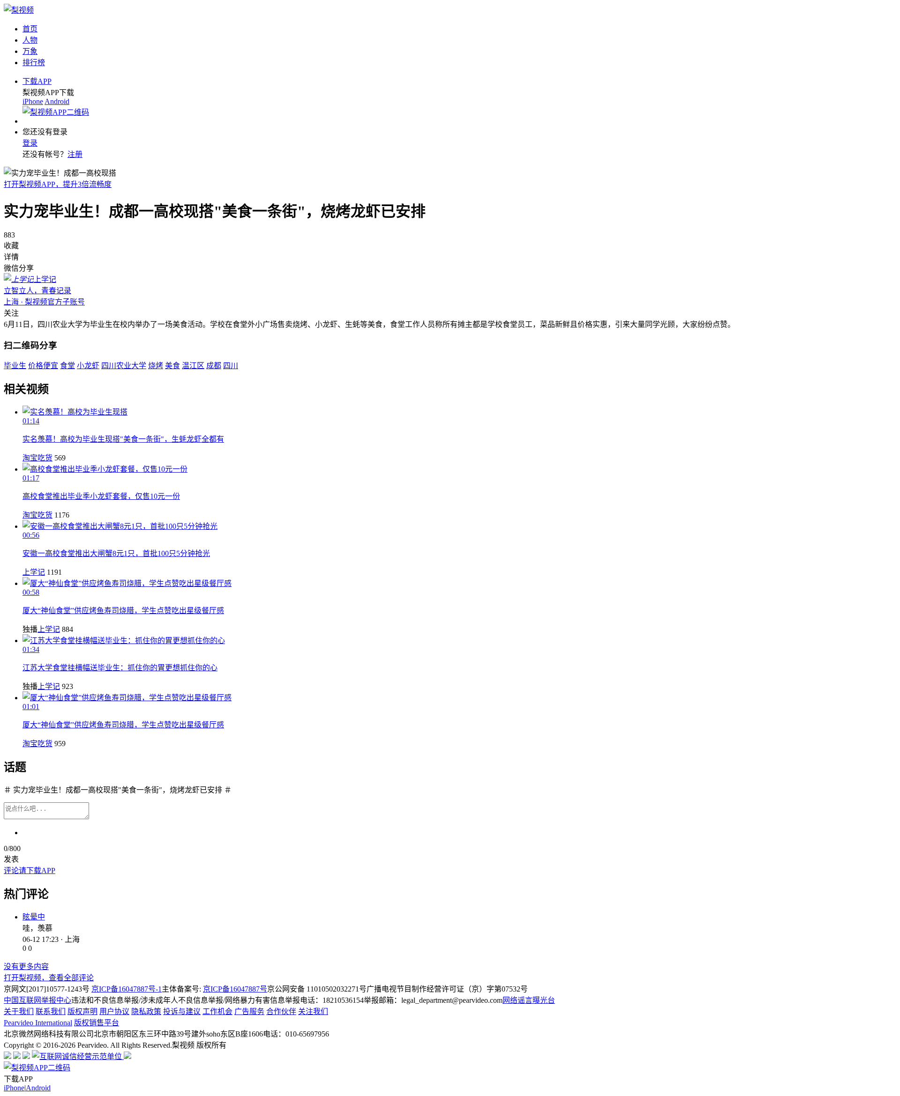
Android (57, 101)
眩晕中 (33, 917)
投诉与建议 (182, 1011)
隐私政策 (146, 1011)
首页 (30, 29)
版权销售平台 (96, 1023)
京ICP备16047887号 (235, 989)
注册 (75, 154)
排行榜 (33, 63)
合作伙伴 (281, 1011)
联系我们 (51, 1011)
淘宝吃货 (37, 458)
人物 (30, 40)
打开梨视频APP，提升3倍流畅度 (58, 184)
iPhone (32, 101)
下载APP (37, 81)
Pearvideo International (38, 1023)
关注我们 (313, 1011)
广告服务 (249, 1011)
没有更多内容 (26, 966)
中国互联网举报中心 (37, 1000)
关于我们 (19, 1011)
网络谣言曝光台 (528, 1000)
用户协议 (114, 1011)
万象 (30, 51)
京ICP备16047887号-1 (126, 989)
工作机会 (217, 1011)
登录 (30, 143)
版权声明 (83, 1011)
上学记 (33, 572)
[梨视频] (19, 10)
